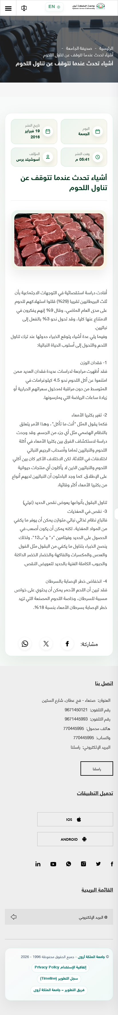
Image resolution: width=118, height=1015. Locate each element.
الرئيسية (106, 48)
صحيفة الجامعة (79, 48)
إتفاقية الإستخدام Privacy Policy (60, 968)
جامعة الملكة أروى (91, 957)
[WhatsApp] (25, 643)
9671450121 (76, 709)
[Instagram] (83, 864)
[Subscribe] (13, 917)
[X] (46, 643)
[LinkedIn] (38, 864)
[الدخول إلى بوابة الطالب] (24, 8)
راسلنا (75, 747)
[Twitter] (98, 864)
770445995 (73, 728)
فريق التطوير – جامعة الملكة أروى (59, 990)
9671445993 (76, 718)
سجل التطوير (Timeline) (59, 979)
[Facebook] (67, 643)
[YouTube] (53, 864)
